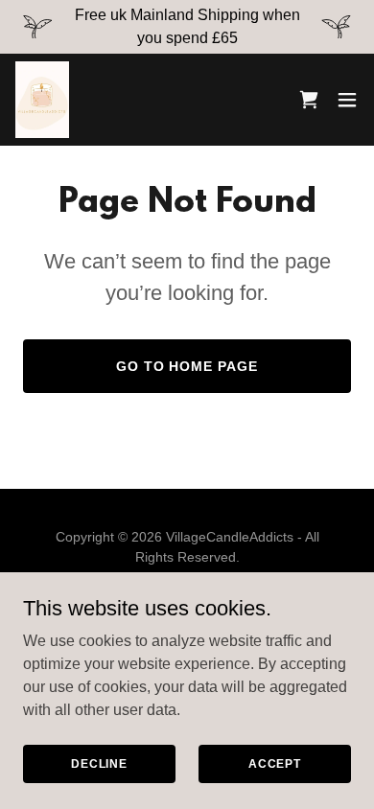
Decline (99, 763)
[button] (347, 100)
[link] (42, 99)
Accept (274, 763)
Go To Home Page (187, 366)
